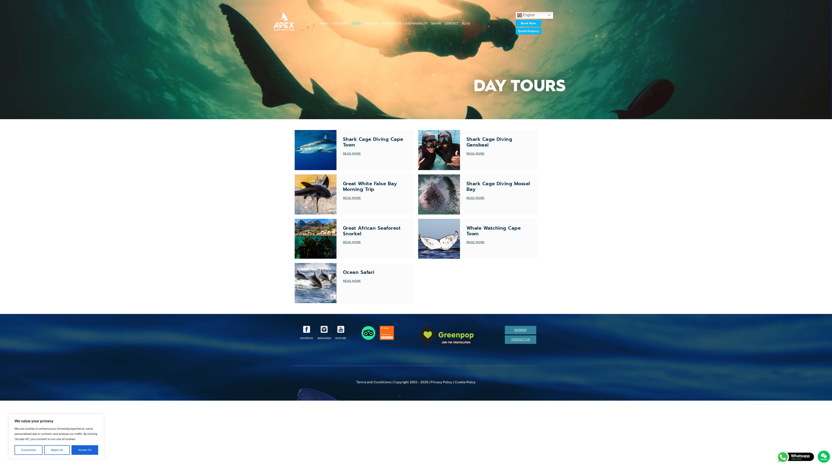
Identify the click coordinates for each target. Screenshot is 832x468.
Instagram (324, 338)
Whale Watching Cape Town (493, 230)
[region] (56, 436)
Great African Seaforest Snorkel (372, 230)
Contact (451, 23)
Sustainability (416, 23)
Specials (371, 23)
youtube (340, 338)
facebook (306, 338)
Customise (28, 450)
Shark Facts (391, 23)
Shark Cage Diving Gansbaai (489, 142)
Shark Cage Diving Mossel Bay (498, 186)
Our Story (340, 23)
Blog (466, 23)
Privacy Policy (441, 382)
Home (324, 23)
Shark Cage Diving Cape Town (373, 142)
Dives (356, 23)
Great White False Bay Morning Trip (370, 186)
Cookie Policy (465, 382)
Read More (352, 153)
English (528, 15)
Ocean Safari (358, 272)
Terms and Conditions (373, 382)
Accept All (84, 450)
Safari (436, 23)
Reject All (57, 450)
